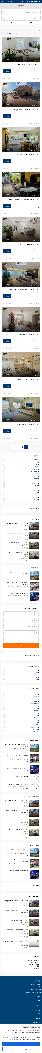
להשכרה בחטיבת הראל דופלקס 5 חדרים (27, 65)
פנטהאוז (36, 490)
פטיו (37, 488)
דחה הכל (11, 1049)
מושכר (36, 675)
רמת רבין (38, 1015)
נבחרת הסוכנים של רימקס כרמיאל (19, 593)
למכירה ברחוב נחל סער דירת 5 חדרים (28, 380)
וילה (37, 473)
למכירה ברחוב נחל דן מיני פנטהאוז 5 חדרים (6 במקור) (23, 290)
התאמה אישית (28, 1049)
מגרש (36, 480)
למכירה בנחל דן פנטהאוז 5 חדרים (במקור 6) (26, 110)
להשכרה (36, 670)
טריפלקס (36, 476)
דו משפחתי (35, 462)
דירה (36, 466)
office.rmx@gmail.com (30, 966)
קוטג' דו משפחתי (34, 495)
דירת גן (36, 469)
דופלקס (36, 464)
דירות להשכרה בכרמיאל (21, 777)
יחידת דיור (35, 478)
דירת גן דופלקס (34, 471)
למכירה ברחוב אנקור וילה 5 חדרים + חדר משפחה (25, 155)
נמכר (36, 679)
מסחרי (36, 677)
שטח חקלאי (35, 499)
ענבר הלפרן (34, 258)
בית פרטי (36, 459)
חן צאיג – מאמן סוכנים (32, 123)
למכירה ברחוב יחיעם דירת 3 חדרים (29, 245)
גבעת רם (38, 1003)
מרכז (39, 1013)
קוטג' (36, 492)
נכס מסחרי (35, 485)
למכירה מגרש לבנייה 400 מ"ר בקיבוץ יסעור (16, 533)
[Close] (40, 1026)
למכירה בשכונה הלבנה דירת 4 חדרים (18, 543)
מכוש (39, 1000)
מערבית (38, 1010)
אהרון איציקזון (34, 168)
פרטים (7, 71)
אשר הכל (21, 1044)
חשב (21, 645)
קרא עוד (25, 578)
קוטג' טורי (35, 497)
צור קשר (36, 969)
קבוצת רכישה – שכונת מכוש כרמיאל (18, 784)
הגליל (39, 1008)
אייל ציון (35, 348)
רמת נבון (38, 1018)
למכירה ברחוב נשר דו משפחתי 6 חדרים (28, 425)
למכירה (36, 672)
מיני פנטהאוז (35, 483)
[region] (21, 1038)
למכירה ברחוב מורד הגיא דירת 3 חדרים (28, 335)
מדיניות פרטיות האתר (14, 1040)
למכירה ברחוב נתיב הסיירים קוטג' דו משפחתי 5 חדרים (24, 200)
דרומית (39, 1005)
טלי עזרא (35, 78)
